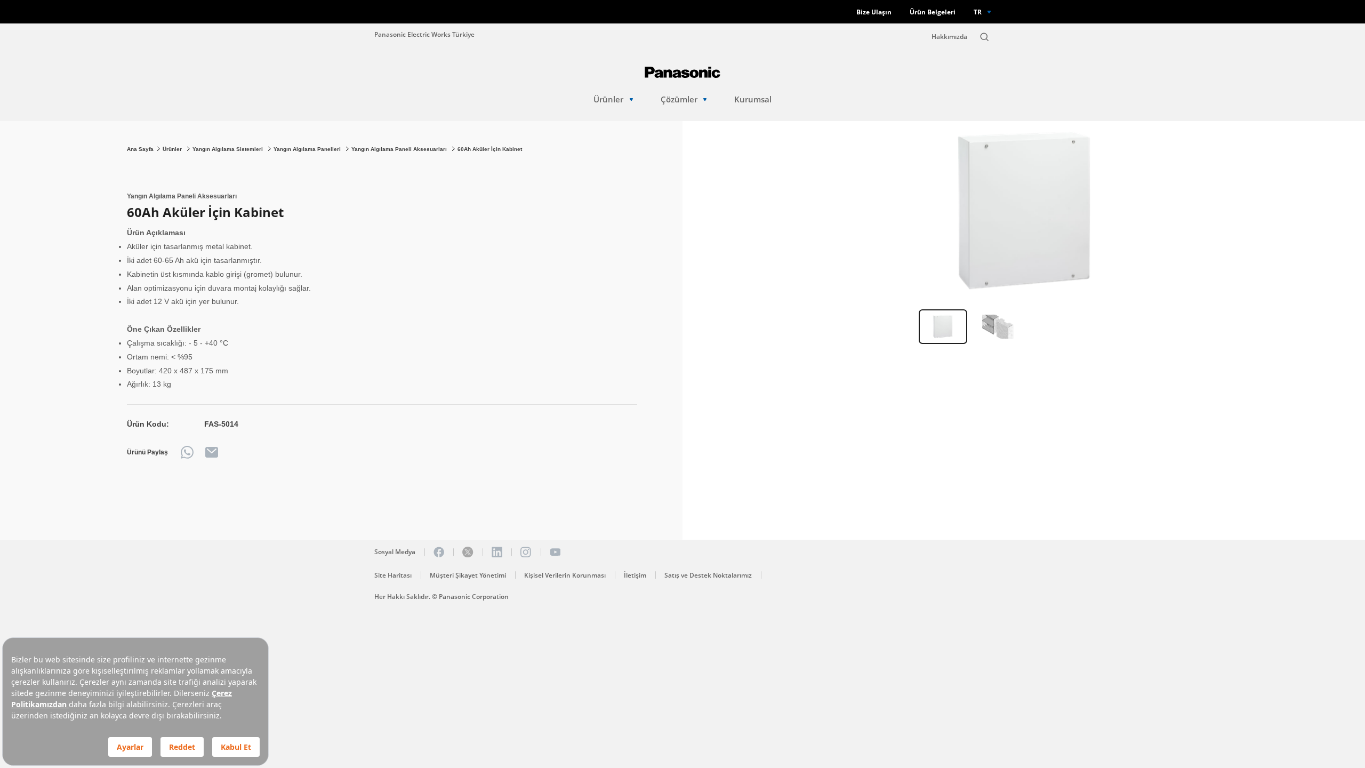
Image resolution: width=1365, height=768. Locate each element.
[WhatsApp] (187, 452)
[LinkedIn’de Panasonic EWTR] (497, 552)
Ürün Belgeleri (933, 12)
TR (978, 11)
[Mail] (211, 452)
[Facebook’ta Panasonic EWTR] (438, 552)
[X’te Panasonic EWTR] (467, 552)
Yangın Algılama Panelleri (308, 149)
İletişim (635, 575)
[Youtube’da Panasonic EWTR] (555, 552)
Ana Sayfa (140, 149)
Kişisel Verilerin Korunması (565, 575)
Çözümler (679, 99)
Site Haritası (393, 575)
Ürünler (608, 99)
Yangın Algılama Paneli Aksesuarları (399, 149)
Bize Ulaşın (874, 12)
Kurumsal (753, 99)
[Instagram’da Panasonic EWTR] (525, 552)
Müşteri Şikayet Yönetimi (468, 575)
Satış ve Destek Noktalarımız (708, 575)
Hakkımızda (949, 37)
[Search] (984, 36)
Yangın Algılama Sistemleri (228, 149)
